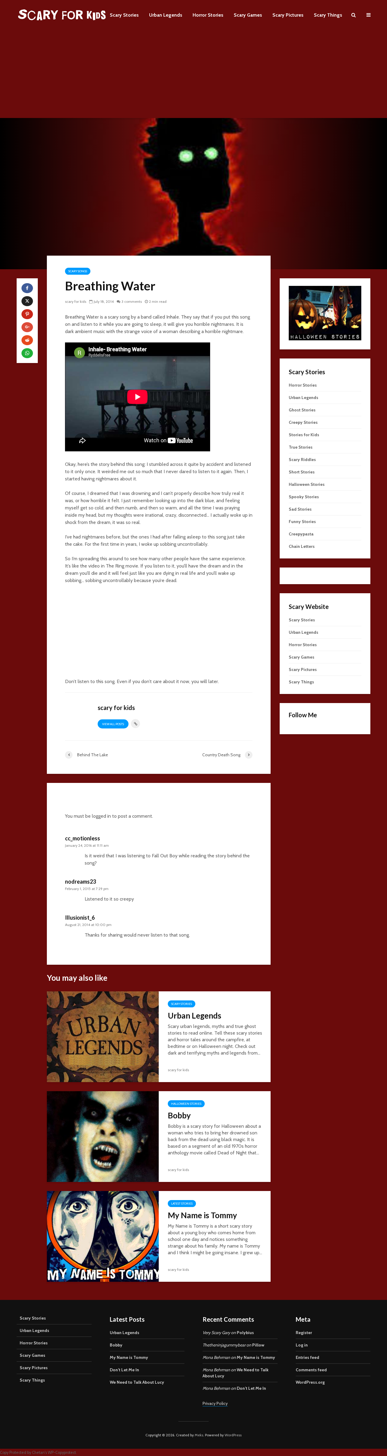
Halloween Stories (186, 1104)
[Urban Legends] (103, 1036)
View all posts (113, 724)
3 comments (132, 301)
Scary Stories (124, 15)
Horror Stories (208, 15)
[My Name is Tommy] (103, 1236)
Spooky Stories (304, 496)
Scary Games (248, 15)
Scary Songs (77, 271)
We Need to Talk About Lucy (137, 1382)
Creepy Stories (303, 422)
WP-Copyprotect (62, 1452)
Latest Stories (182, 1204)
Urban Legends (165, 15)
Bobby (179, 1115)
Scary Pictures (288, 15)
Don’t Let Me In (124, 1370)
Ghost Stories (302, 410)
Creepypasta (301, 534)
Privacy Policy (215, 1403)
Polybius (245, 1332)
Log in (302, 1345)
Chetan (38, 1452)
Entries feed (307, 1357)
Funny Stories (302, 521)
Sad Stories (300, 509)
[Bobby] (103, 1136)
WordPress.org (310, 1382)
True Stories (301, 447)
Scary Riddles (302, 459)
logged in (101, 816)
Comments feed (311, 1370)
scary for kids (75, 301)
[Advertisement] (193, 75)
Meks (199, 1435)
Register (304, 1332)
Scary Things (328, 15)
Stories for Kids (304, 434)
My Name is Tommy (202, 1215)
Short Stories (302, 472)
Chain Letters (302, 546)
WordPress (233, 1435)
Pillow (258, 1345)
